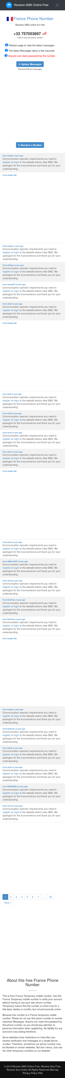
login (16, 162)
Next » (7, 902)
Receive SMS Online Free (31, 5)
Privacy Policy (30, 1073)
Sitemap (54, 1069)
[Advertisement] (32, 106)
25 (50, 897)
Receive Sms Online (17, 1069)
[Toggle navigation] (57, 5)
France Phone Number (33, 18)
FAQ (40, 1073)
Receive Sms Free (50, 1066)
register (6, 162)
